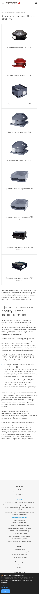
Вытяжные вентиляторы (19, 515)
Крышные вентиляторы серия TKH (19, 189)
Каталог (19, 499)
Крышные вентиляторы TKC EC (19, 75)
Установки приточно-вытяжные (19, 536)
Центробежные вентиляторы (19, 525)
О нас (19, 489)
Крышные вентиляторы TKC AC (19, 47)
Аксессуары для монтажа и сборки (19, 541)
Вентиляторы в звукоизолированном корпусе (19, 512)
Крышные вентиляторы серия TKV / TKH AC (19, 248)
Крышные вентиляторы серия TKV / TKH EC (19, 279)
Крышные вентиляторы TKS (19, 132)
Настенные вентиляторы (19, 523)
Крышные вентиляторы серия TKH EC (19, 218)
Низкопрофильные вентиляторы (19, 531)
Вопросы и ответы (19, 492)
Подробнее (5, 584)
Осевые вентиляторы (20, 520)
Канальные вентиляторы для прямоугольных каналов (19, 508)
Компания (19, 486)
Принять (5, 591)
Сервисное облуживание (20, 554)
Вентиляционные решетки (19, 539)
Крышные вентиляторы (19, 517)
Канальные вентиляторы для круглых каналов (19, 502)
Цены (19, 565)
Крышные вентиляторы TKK (19, 104)
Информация (19, 562)
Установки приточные (19, 533)
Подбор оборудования (19, 557)
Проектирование (19, 549)
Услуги (19, 546)
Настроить (4, 587)
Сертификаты (19, 494)
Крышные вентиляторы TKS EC (19, 160)
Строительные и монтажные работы (19, 552)
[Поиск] (36, 3)
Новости (19, 567)
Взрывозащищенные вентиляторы (19, 528)
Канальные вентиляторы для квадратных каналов (19, 505)
